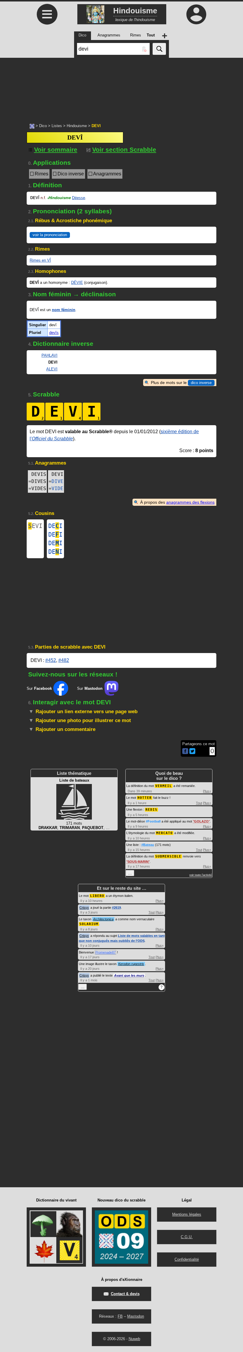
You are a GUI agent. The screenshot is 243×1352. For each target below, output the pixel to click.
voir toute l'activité (200, 874)
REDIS (151, 810)
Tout (199, 803)
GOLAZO (201, 821)
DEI (55, 525)
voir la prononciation (50, 235)
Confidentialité (187, 1259)
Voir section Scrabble (124, 149)
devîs (54, 332)
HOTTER (145, 798)
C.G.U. (187, 1237)
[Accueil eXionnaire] (32, 125)
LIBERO (97, 896)
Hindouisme (77, 126)
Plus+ (207, 791)
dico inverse (201, 382)
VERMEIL (163, 786)
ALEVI (51, 369)
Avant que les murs (129, 975)
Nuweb (134, 1339)
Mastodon (135, 1316)
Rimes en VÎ (40, 260)
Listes (57, 126)
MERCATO (164, 833)
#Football (153, 821)
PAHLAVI (49, 355)
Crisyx (84, 907)
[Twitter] (192, 753)
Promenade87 (105, 952)
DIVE (57, 481)
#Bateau (147, 845)
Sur (39, 688)
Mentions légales (186, 1214)
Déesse (78, 198)
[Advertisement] (121, 87)
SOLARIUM (88, 924)
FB (120, 1316)
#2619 (116, 907)
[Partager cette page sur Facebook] (185, 751)
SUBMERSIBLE (168, 856)
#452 (50, 660)
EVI (35, 525)
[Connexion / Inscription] (196, 14)
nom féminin (63, 310)
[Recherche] (159, 49)
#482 (63, 660)
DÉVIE (77, 282)
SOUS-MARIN (137, 861)
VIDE (57, 488)
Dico (43, 126)
